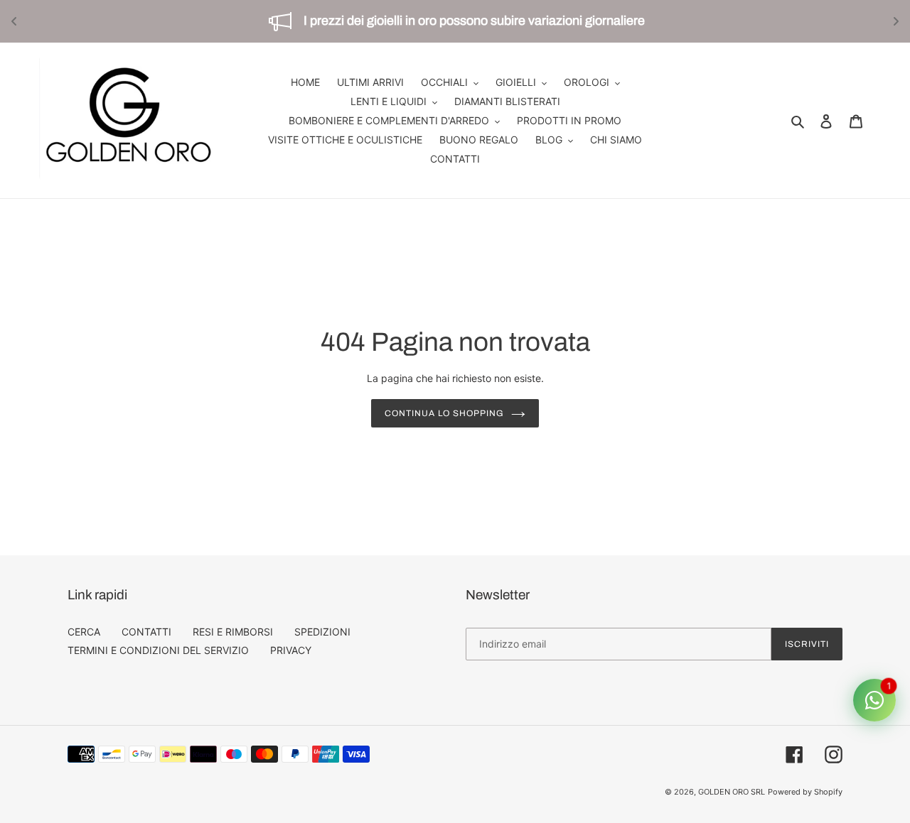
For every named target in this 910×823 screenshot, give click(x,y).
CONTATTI (146, 632)
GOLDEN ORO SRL (731, 792)
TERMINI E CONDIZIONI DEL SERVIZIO (158, 650)
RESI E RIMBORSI (233, 632)
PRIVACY (290, 650)
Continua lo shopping (444, 413)
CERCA (84, 632)
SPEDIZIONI (322, 632)
